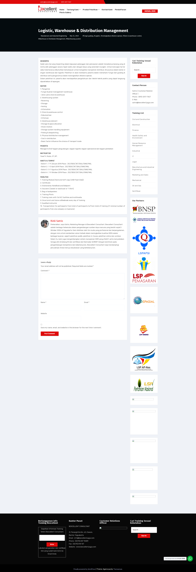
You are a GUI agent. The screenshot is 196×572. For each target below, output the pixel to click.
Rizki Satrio (57, 220)
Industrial (136, 151)
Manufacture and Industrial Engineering (54, 36)
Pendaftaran (120, 10)
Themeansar (117, 569)
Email (86, 302)
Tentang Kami (73, 10)
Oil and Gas (136, 186)
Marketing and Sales (140, 175)
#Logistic (97, 36)
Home (62, 10)
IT (133, 156)
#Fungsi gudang (88, 36)
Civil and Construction (141, 119)
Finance (135, 130)
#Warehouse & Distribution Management (51, 39)
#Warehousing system (73, 39)
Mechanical (136, 180)
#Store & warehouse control (132, 36)
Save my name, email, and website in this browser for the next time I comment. (71, 328)
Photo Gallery (65, 12)
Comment (45, 271)
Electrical (136, 125)
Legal (134, 162)
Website (44, 313)
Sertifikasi (136, 191)
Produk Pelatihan (90, 10)
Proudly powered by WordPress (85, 569)
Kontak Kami (107, 10)
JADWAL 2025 (149, 11)
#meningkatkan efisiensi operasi (111, 36)
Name (43, 302)
